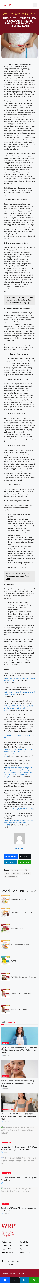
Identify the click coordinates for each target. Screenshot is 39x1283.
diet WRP (24, 870)
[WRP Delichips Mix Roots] (5, 948)
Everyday (6, 1142)
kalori (7, 873)
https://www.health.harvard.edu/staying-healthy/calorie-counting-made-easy (19, 708)
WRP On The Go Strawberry (21, 993)
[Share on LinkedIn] (24, 1280)
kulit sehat (16, 873)
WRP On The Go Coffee (19, 1009)
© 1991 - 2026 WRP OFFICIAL (14, 1273)
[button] (35, 5)
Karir (22, 1249)
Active (5, 1043)
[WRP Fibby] (5, 964)
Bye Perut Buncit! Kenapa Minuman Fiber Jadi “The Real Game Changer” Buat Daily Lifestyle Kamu (19, 1050)
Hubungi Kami (25, 1252)
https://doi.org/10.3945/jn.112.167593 (21, 809)
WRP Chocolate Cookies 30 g (21, 912)
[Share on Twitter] (15, 1280)
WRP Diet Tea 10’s (17, 928)
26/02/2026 (6, 1122)
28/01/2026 (6, 1088)
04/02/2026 (6, 1055)
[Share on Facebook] (5, 1280)
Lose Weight (9, 14)
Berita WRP (24, 1245)
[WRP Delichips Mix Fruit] (5, 903)
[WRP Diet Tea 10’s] (5, 932)
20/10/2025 (6, 1152)
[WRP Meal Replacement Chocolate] (5, 981)
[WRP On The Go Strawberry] (5, 997)
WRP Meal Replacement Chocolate (23, 977)
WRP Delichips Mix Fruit (19, 899)
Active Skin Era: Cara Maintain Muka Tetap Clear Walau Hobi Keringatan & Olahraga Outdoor (17, 1083)
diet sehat (14, 870)
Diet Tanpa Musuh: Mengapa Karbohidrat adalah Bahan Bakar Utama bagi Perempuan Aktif (18, 1116)
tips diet (26, 873)
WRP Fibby (15, 961)
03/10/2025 (6, 1183)
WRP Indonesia (11, 877)
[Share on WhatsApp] (34, 1280)
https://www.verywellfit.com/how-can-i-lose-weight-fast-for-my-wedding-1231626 (18, 822)
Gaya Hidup (24, 1242)
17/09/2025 (6, 1213)
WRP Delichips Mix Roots (20, 945)
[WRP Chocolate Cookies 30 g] (5, 916)
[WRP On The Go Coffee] (5, 1013)
